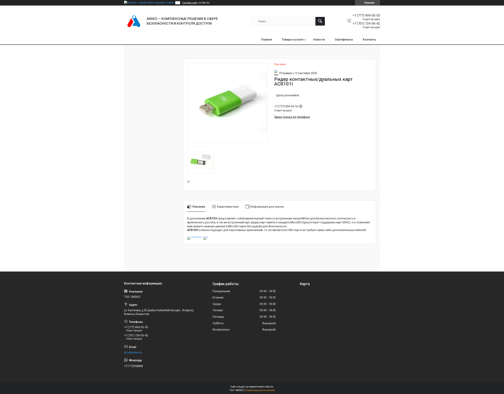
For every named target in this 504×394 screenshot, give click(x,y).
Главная (266, 39)
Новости (319, 39)
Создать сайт (189, 2)
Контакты (369, 39)
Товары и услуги (292, 39)
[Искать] (320, 21)
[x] (205, 236)
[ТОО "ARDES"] (134, 21)
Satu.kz (269, 386)
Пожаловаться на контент (260, 390)
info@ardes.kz (133, 352)
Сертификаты (344, 39)
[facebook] (194, 236)
